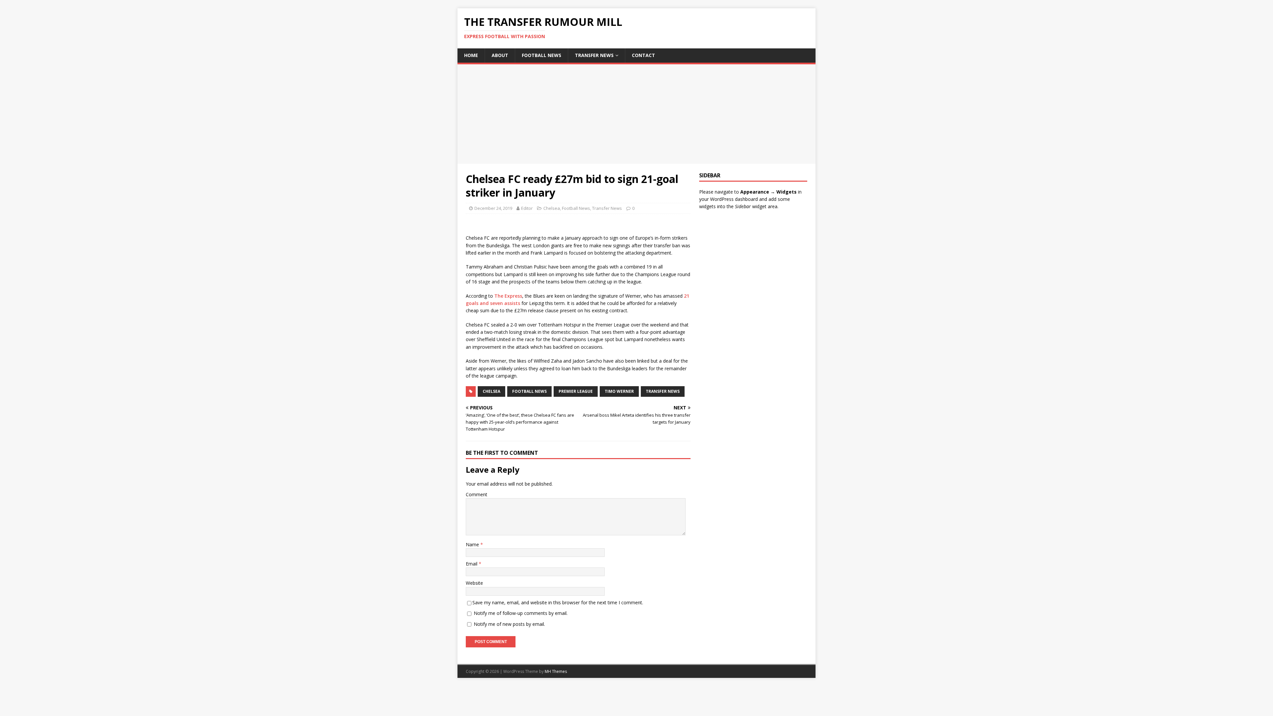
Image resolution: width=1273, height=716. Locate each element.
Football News (541, 55)
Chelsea (551, 208)
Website (474, 583)
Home (471, 55)
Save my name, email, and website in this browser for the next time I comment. (557, 602)
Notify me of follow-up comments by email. (521, 613)
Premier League (576, 391)
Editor (527, 208)
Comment (476, 494)
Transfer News (594, 55)
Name (473, 544)
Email (472, 564)
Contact (643, 55)
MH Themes (556, 671)
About (500, 55)
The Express (508, 296)
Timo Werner (619, 391)
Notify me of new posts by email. (509, 624)
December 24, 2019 (493, 208)
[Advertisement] (636, 114)
